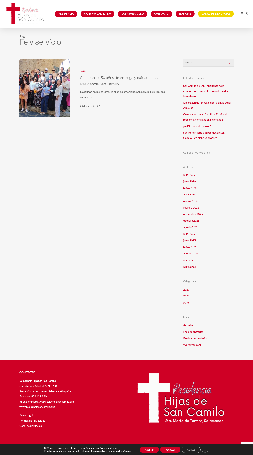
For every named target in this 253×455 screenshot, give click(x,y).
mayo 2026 (190, 187)
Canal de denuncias (30, 425)
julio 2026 (189, 174)
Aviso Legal (26, 415)
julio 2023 (189, 259)
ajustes (127, 451)
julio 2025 (189, 233)
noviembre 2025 (193, 214)
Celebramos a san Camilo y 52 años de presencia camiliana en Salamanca (205, 117)
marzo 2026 (190, 200)
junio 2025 (189, 240)
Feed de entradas (193, 331)
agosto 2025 (190, 227)
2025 (83, 71)
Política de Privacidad (32, 420)
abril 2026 (189, 194)
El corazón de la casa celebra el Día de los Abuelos (207, 105)
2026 (186, 302)
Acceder (188, 325)
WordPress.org (192, 344)
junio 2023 (189, 266)
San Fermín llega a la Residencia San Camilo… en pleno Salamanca (204, 135)
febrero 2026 (191, 207)
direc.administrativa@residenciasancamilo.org (46, 401)
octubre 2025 (191, 220)
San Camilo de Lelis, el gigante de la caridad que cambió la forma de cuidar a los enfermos (206, 91)
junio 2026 (189, 181)
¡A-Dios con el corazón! (197, 126)
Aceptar (149, 449)
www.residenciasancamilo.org (37, 406)
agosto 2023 (190, 253)
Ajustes (191, 449)
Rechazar (170, 449)
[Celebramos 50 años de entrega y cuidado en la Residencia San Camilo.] (44, 88)
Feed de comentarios (195, 338)
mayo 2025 (190, 246)
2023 (186, 289)
